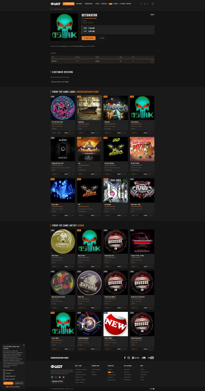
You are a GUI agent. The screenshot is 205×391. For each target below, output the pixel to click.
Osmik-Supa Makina (110, 297)
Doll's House (55, 256)
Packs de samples (96, 369)
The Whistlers (109, 170)
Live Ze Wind (55, 338)
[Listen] (64, 27)
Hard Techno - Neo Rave (81, 369)
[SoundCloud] (144, 358)
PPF (79, 204)
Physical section (112, 379)
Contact (142, 369)
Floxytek (81, 170)
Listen (102, 38)
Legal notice (143, 374)
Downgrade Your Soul (57, 163)
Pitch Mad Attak (135, 170)
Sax (79, 163)
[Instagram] (128, 358)
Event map (110, 377)
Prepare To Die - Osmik (137, 256)
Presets (93, 372)
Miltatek (54, 128)
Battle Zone (55, 299)
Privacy (142, 377)
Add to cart (89, 38)
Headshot (107, 122)
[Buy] (72, 133)
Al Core (107, 211)
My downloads (127, 374)
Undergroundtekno (57, 124)
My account (127, 369)
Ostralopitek (108, 128)
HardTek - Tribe (55, 126)
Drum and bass (78, 372)
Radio (114, 4)
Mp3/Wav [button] (79, 4)
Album (79, 96)
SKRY (80, 128)
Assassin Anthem (109, 163)
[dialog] (14, 366)
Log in (67, 81)
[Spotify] (136, 358)
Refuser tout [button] (19, 383)
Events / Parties (126, 4)
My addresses (127, 379)
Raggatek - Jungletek (80, 379)
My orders (126, 372)
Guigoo (54, 211)
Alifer (54, 170)
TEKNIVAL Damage (136, 257)
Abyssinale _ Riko (135, 204)
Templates (94, 374)
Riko (133, 211)
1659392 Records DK (57, 257)
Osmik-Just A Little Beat (138, 297)
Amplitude (81, 122)
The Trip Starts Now (57, 122)
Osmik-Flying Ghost (136, 338)
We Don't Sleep (135, 163)
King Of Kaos (81, 256)
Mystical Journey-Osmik (58, 297)
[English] (153, 388)
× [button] (23, 345)
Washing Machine (83, 340)
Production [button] (89, 4)
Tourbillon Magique (83, 338)
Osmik (84, 20)
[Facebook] (125, 358)
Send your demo (112, 374)
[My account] (148, 3)
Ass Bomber (108, 204)
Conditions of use (144, 372)
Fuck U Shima (108, 338)
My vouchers (127, 377)
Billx (84, 170)
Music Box (81, 297)
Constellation (135, 122)
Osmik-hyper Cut (109, 256)
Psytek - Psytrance (79, 382)
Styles (97, 4)
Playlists (104, 4)
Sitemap (142, 379)
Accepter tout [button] (8, 383)
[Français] (151, 388)
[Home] (51, 9)
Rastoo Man (55, 204)
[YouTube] (151, 358)
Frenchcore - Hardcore (109, 167)
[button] (13, 387)
